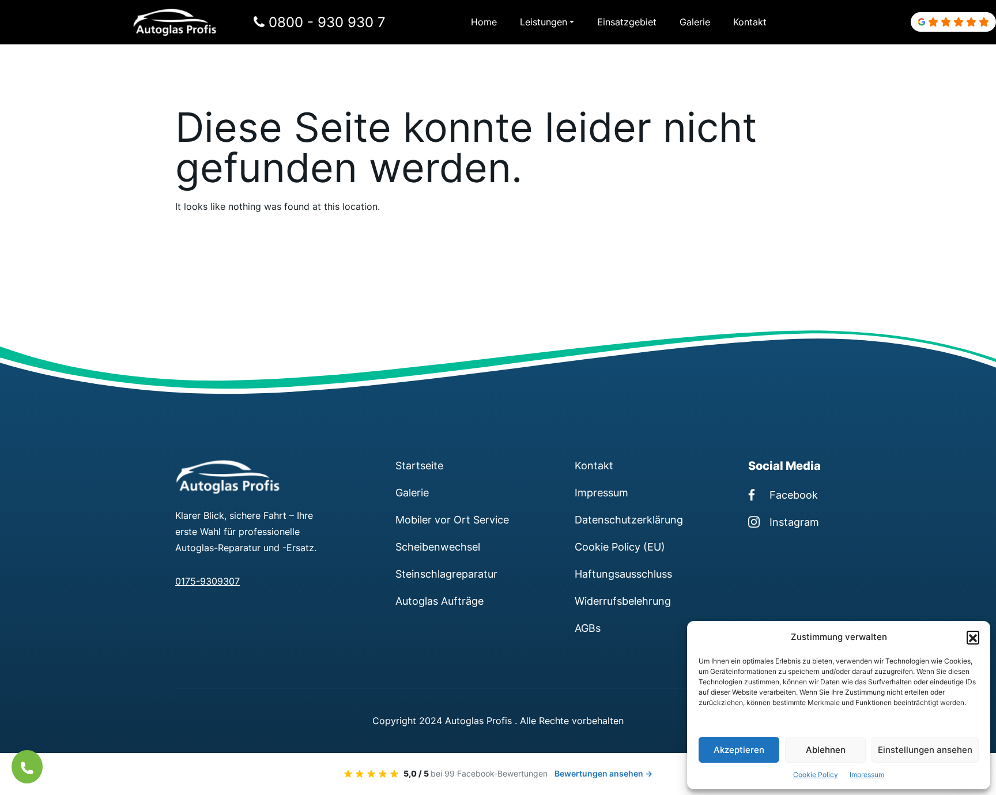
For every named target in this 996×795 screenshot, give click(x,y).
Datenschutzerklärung (629, 519)
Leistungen (543, 22)
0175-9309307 (207, 581)
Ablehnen (826, 750)
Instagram (794, 521)
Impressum (867, 774)
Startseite (419, 465)
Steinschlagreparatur (446, 573)
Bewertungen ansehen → (603, 773)
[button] (973, 637)
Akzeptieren (739, 750)
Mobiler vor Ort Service (452, 519)
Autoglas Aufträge (439, 600)
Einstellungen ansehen (925, 750)
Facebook (793, 494)
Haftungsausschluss (623, 573)
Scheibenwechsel (437, 546)
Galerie (695, 22)
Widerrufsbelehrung (623, 600)
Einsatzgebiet (627, 22)
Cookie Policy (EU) (620, 546)
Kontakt (750, 22)
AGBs (588, 627)
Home (484, 22)
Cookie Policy (815, 774)
